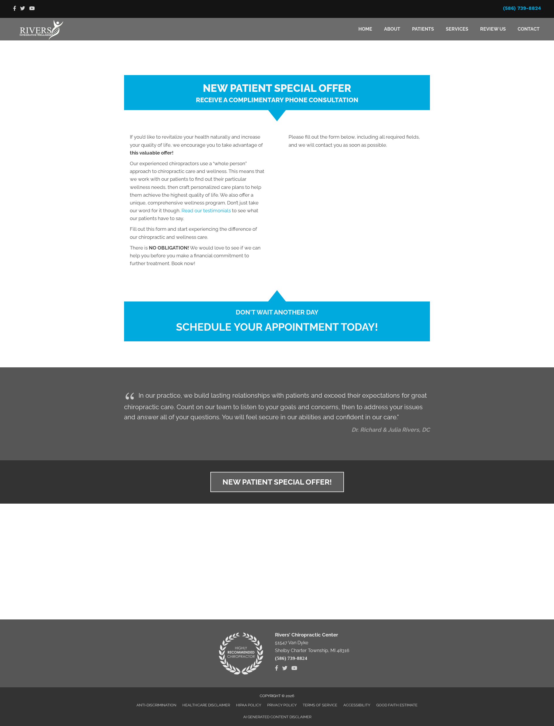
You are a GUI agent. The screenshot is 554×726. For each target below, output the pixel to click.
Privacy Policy (282, 705)
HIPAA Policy (248, 705)
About (392, 29)
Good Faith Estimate (397, 705)
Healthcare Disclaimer (206, 705)
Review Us (493, 29)
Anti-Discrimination (156, 705)
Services (457, 29)
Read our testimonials (206, 210)
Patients (423, 29)
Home (365, 29)
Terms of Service (320, 705)
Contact (529, 29)
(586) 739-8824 (522, 8)
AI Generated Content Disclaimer (277, 717)
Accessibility (356, 705)
